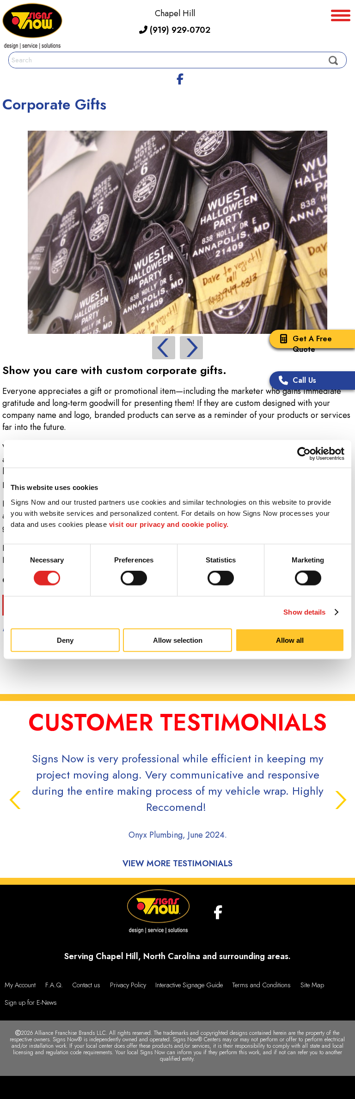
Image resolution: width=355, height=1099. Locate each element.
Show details (304, 612)
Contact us (86, 985)
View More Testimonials (177, 863)
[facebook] (179, 77)
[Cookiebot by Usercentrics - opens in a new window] (303, 454)
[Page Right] (191, 347)
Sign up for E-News (31, 1002)
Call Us (304, 380)
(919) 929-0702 (178, 30)
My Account (20, 985)
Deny (65, 640)
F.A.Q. (54, 985)
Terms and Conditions (261, 985)
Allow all (290, 640)
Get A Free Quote (312, 344)
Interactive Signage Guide (189, 985)
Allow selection (177, 640)
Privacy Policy (128, 985)
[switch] (134, 578)
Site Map (312, 985)
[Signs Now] (32, 27)
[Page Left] (163, 347)
